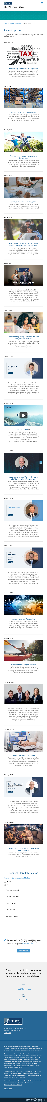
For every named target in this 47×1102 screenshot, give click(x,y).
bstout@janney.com (23, 989)
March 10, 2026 (8, 593)
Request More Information (23, 873)
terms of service (27, 944)
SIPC (18, 1030)
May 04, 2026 (8, 217)
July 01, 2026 (8, 86)
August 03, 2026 (8, 42)
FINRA (11, 1030)
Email (8, 885)
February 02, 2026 (9, 822)
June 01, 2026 (8, 130)
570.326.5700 (23, 999)
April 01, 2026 (8, 310)
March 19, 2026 (8, 451)
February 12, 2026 (9, 729)
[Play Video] (23, 415)
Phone (9, 882)
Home (5, 23)
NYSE (15, 1030)
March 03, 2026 (8, 638)
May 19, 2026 (8, 175)
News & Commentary (15, 23)
